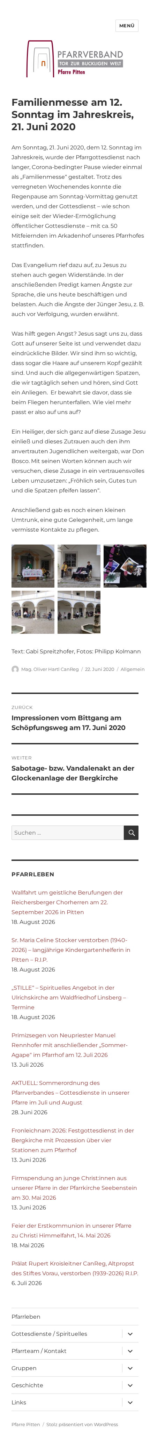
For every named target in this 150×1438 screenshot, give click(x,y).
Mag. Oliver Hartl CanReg (50, 669)
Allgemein (133, 669)
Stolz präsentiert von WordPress (82, 1424)
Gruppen (24, 1368)
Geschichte (27, 1385)
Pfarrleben (26, 1316)
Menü (127, 25)
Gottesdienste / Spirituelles (49, 1334)
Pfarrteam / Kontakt (39, 1351)
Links (19, 1402)
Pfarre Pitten (26, 1424)
